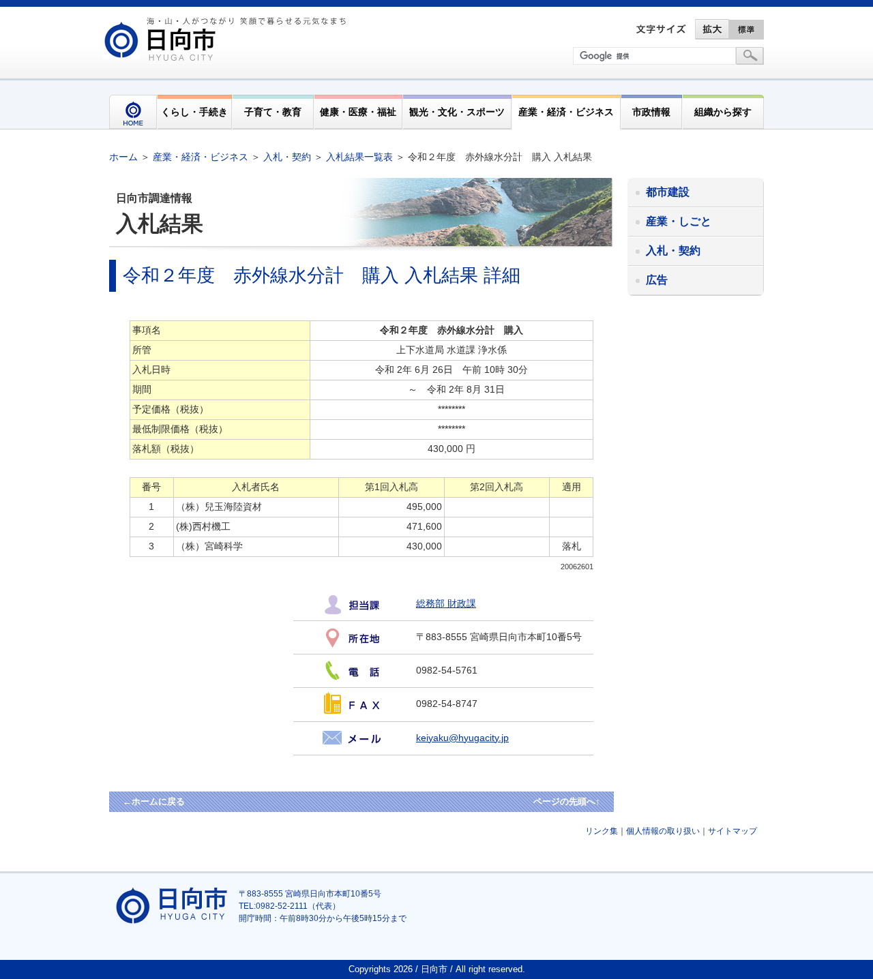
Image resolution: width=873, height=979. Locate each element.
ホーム (123, 156)
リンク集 (601, 831)
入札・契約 (287, 156)
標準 (747, 29)
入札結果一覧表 (359, 156)
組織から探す (723, 111)
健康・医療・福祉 (358, 111)
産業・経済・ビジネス (566, 111)
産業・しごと (678, 221)
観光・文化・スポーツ (457, 111)
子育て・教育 (272, 111)
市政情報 (651, 111)
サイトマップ (732, 831)
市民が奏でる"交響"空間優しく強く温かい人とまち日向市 (227, 39)
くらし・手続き (194, 111)
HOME (133, 112)
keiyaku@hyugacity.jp (462, 738)
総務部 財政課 (446, 604)
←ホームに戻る (154, 801)
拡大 (712, 29)
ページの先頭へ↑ (566, 801)
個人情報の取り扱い (663, 831)
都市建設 (668, 192)
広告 (657, 280)
